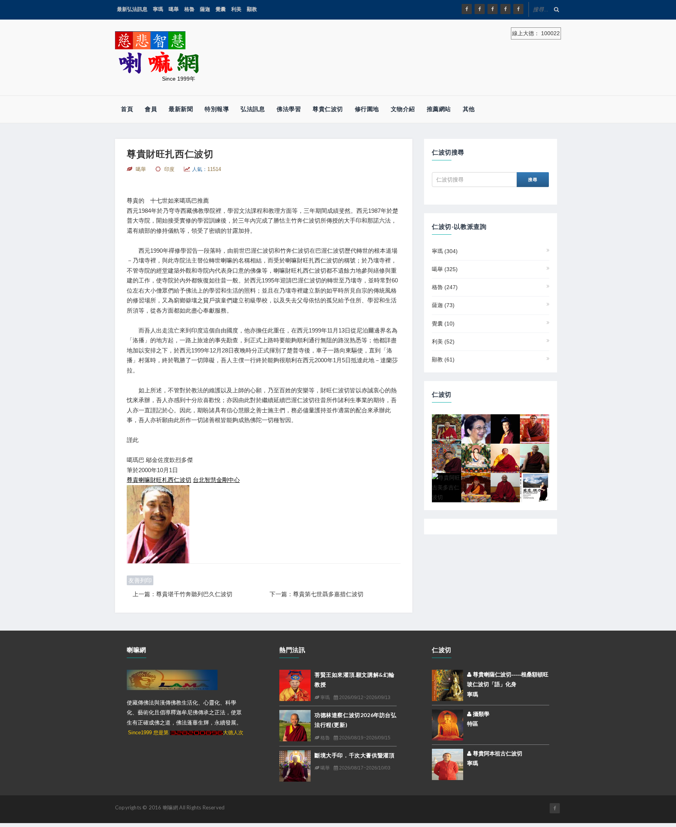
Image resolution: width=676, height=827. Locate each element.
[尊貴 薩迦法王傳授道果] (446, 458)
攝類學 (480, 714)
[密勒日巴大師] (476, 458)
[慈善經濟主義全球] (518, 9)
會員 (151, 109)
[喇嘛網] (505, 9)
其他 (469, 109)
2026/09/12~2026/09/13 (364, 697)
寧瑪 (158, 9)
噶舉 (174, 9)
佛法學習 (289, 109)
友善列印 (140, 580)
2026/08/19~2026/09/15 (364, 738)
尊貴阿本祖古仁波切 (496, 753)
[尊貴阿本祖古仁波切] (447, 764)
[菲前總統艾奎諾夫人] (476, 428)
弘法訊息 (253, 109)
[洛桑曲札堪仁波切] (505, 487)
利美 (236, 9)
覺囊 (221, 9)
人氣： (206, 169)
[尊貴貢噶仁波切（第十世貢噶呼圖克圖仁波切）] (446, 428)
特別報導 (217, 109)
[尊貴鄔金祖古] (476, 487)
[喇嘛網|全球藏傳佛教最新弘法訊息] (492, 9)
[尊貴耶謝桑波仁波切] (505, 458)
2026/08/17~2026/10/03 (364, 768)
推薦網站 (439, 109)
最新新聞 (181, 109)
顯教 (252, 9)
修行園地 (367, 109)
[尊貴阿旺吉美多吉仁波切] (446, 487)
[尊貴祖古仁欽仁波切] (534, 487)
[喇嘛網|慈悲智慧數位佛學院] (480, 9)
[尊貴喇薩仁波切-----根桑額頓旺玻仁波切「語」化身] (447, 685)
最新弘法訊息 (132, 9)
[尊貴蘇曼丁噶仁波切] (534, 428)
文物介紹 (403, 109)
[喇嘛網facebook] (555, 808)
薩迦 (205, 9)
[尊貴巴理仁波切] (534, 458)
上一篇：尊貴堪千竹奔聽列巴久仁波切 (182, 594)
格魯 (189, 9)
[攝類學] (447, 724)
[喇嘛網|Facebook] (467, 9)
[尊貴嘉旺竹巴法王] (505, 428)
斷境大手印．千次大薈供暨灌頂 (354, 755)
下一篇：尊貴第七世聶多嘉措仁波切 (316, 594)
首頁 (127, 109)
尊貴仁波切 (328, 109)
